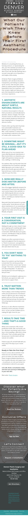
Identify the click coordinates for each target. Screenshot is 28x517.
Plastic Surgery (13, 375)
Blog (9, 502)
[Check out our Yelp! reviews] (22, 3)
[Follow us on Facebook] (6, 3)
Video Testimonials (13, 495)
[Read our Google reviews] (19, 3)
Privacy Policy (6, 511)
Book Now (9, 1)
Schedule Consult (13, 493)
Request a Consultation (14, 458)
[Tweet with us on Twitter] (11, 3)
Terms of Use (21, 511)
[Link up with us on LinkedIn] (16, 3)
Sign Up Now (14, 436)
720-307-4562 (19, 1)
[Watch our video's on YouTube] (14, 3)
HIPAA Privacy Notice (14, 511)
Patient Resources (13, 497)
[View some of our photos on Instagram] (9, 3)
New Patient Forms (14, 499)
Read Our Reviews (14, 409)
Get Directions (14, 484)
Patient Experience (13, 501)
